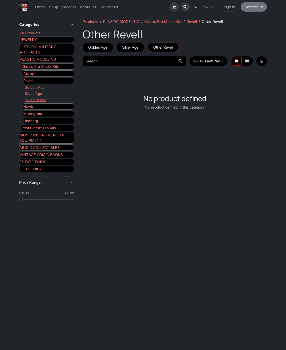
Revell (28, 80)
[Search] (180, 61)
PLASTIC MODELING (38, 59)
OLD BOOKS (30, 169)
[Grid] (236, 61)
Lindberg (30, 121)
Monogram (32, 113)
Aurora (29, 73)
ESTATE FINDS (33, 162)
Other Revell (35, 100)
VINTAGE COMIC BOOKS (41, 154)
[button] (185, 7)
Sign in (229, 7)
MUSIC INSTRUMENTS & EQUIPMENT (42, 138)
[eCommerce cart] (174, 7)
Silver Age (33, 93)
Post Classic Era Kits (38, 128)
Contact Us (253, 6)
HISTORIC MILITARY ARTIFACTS (38, 49)
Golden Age (34, 87)
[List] (247, 61)
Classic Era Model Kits (40, 66)
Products (90, 21)
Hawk (28, 106)
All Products (29, 33)
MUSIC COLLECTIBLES (40, 147)
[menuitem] (40, 6)
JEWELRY (28, 39)
